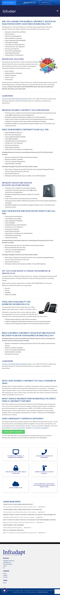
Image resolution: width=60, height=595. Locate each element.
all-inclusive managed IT (41, 428)
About (5, 573)
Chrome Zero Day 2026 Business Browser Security (18, 504)
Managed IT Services (8, 560)
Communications (7, 564)
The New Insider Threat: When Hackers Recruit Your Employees (22, 509)
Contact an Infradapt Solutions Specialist (14, 99)
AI (3, 567)
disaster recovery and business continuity (19, 428)
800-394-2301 (43, 592)
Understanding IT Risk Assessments (13, 525)
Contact (5, 577)
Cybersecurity (7, 562)
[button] (57, 10)
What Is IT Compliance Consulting (13, 530)
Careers (5, 575)
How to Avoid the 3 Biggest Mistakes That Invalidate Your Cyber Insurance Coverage (29, 519)
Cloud (4, 566)
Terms (4, 582)
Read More (41, 507)
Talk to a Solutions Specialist (13, 431)
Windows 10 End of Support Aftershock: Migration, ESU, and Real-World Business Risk (29, 514)
